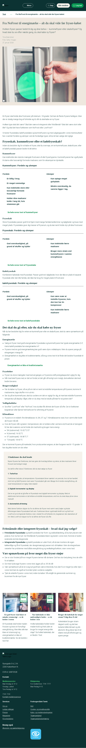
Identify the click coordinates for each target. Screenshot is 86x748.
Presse (5, 712)
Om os (5, 706)
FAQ (31, 706)
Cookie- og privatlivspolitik (40, 709)
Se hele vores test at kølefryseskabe (24, 321)
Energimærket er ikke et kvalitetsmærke (25, 365)
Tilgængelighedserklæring (39, 719)
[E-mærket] (35, 734)
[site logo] (11, 5)
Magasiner (6, 716)
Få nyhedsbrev (8, 719)
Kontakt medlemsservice (12, 697)
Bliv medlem (63, 5)
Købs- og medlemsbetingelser (41, 712)
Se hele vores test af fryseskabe (22, 265)
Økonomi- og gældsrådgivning (13, 728)
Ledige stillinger (8, 709)
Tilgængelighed (35, 716)
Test (4, 14)
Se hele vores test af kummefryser (23, 212)
